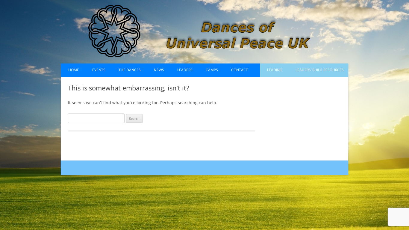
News (159, 69)
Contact (239, 69)
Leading (274, 69)
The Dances (130, 69)
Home (73, 69)
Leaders (185, 69)
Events (98, 69)
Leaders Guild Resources (320, 69)
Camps (212, 69)
